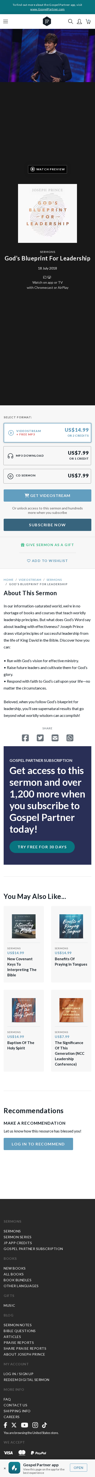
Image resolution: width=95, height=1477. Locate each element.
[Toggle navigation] (5, 21)
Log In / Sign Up (18, 1374)
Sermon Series (18, 1237)
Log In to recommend (38, 1144)
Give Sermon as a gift (49, 545)
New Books (15, 1268)
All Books (14, 1274)
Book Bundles (17, 1280)
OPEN (78, 1468)
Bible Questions (20, 1331)
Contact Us (15, 1405)
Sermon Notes (18, 1325)
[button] (79, 21)
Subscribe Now (47, 524)
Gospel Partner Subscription (33, 1249)
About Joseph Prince (24, 1354)
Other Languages (21, 1286)
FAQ (7, 1399)
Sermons (47, 252)
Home (9, 580)
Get (49, 495)
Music (9, 1305)
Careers (12, 1417)
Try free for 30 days (42, 846)
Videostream (30, 580)
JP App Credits (18, 1243)
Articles (12, 1337)
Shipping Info (17, 1411)
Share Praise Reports (25, 1348)
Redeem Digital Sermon (26, 1380)
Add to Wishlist (49, 561)
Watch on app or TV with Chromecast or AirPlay (47, 285)
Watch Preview (50, 169)
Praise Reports (19, 1342)
